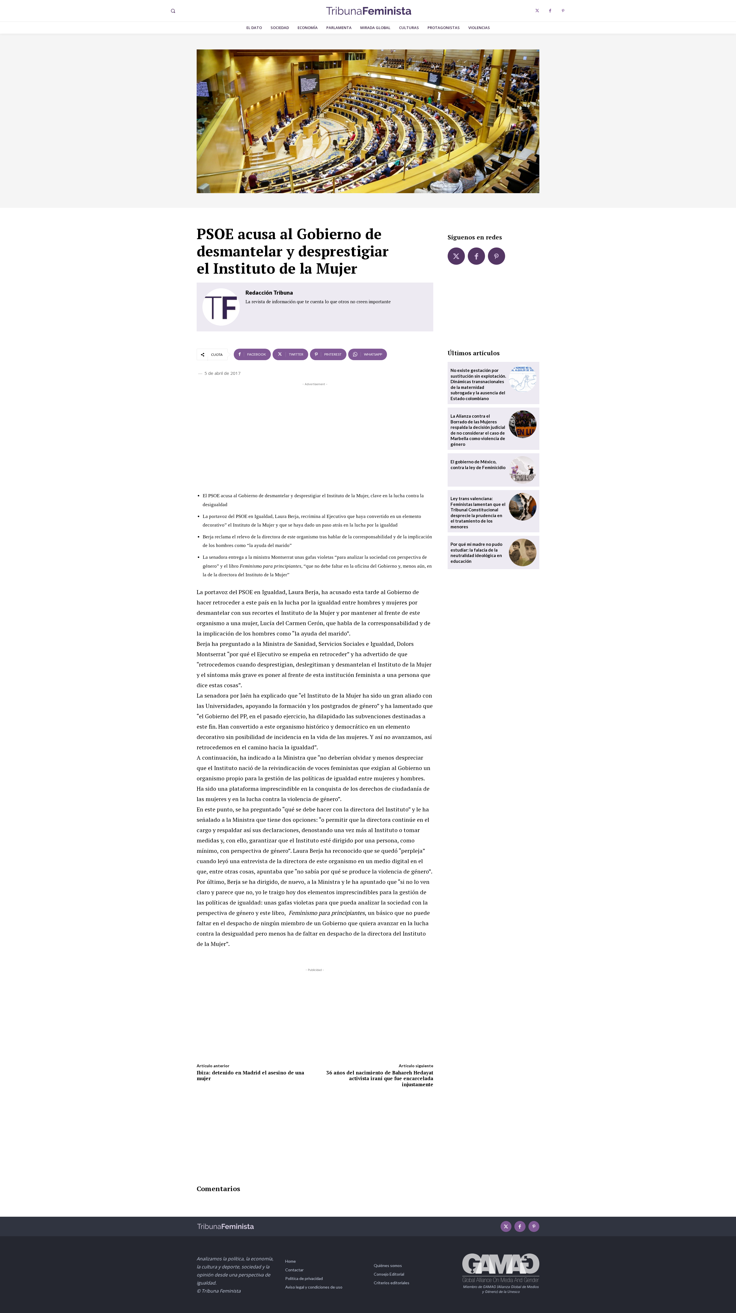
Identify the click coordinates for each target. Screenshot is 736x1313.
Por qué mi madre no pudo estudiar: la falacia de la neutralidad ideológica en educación (476, 553)
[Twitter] (537, 11)
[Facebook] (550, 11)
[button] (173, 11)
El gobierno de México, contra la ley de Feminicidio (478, 464)
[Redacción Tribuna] (221, 307)
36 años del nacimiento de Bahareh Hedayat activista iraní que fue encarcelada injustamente (379, 1078)
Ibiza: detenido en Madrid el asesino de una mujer (250, 1075)
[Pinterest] (563, 11)
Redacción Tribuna (269, 292)
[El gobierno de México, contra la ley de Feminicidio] (522, 470)
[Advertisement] (315, 427)
